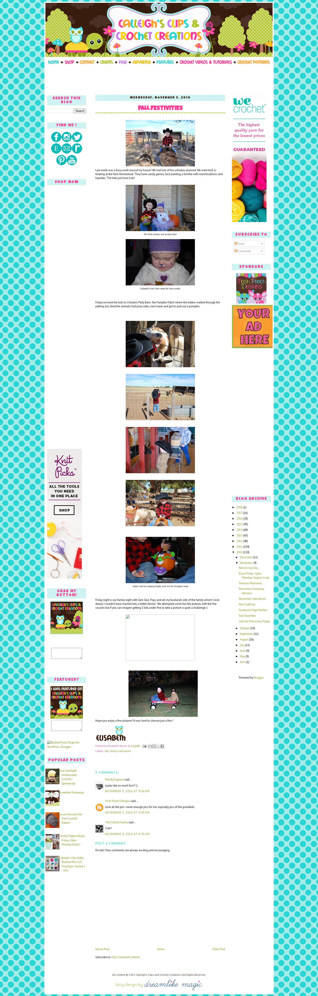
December (246, 557)
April (243, 662)
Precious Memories (250, 583)
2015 (239, 524)
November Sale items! (252, 599)
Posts (240, 244)
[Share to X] (158, 746)
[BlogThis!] (154, 746)
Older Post (218, 949)
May (243, 656)
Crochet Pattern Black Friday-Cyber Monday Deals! (71, 840)
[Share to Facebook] (162, 746)
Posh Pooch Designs (117, 801)
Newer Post (102, 949)
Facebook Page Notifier (253, 610)
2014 (239, 530)
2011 (239, 547)
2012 (239, 541)
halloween (124, 751)
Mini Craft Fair (247, 604)
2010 (239, 552)
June (243, 651)
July (242, 645)
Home (161, 949)
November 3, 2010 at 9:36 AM (127, 791)
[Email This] (150, 746)
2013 (239, 535)
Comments (244, 251)
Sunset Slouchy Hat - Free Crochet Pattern (70, 819)
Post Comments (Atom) (125, 957)
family (113, 751)
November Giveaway (71, 792)
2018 (239, 507)
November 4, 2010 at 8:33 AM (127, 834)
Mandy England (114, 779)
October (245, 628)
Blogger (258, 677)
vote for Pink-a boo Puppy (254, 621)
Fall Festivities (160, 109)
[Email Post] (144, 745)
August (244, 639)
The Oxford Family (116, 822)
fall (107, 751)
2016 (239, 518)
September (247, 634)
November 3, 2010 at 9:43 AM (127, 812)
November (246, 563)
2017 (239, 513)
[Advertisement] (159, 78)
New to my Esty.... (250, 568)
